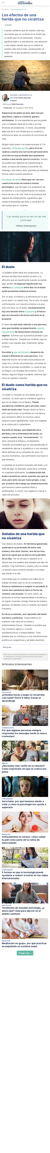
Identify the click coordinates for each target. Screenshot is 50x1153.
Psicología (6, 692)
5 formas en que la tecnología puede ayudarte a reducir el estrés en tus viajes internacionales (25, 875)
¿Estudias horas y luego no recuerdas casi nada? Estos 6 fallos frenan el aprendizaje (23, 697)
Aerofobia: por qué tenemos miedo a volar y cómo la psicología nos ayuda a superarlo (24, 804)
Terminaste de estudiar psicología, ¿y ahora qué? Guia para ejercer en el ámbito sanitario (23, 910)
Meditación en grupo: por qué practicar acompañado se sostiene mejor (24, 945)
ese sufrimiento (22, 352)
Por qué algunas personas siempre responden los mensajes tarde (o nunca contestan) (24, 733)
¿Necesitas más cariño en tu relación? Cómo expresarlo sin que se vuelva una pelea (24, 768)
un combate (17, 287)
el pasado (30, 311)
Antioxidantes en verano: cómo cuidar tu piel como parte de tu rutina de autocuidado (24, 839)
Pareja (5, 763)
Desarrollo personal (18, 9)
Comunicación (8, 728)
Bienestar (5, 9)
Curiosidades (7, 799)
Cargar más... (25, 953)
